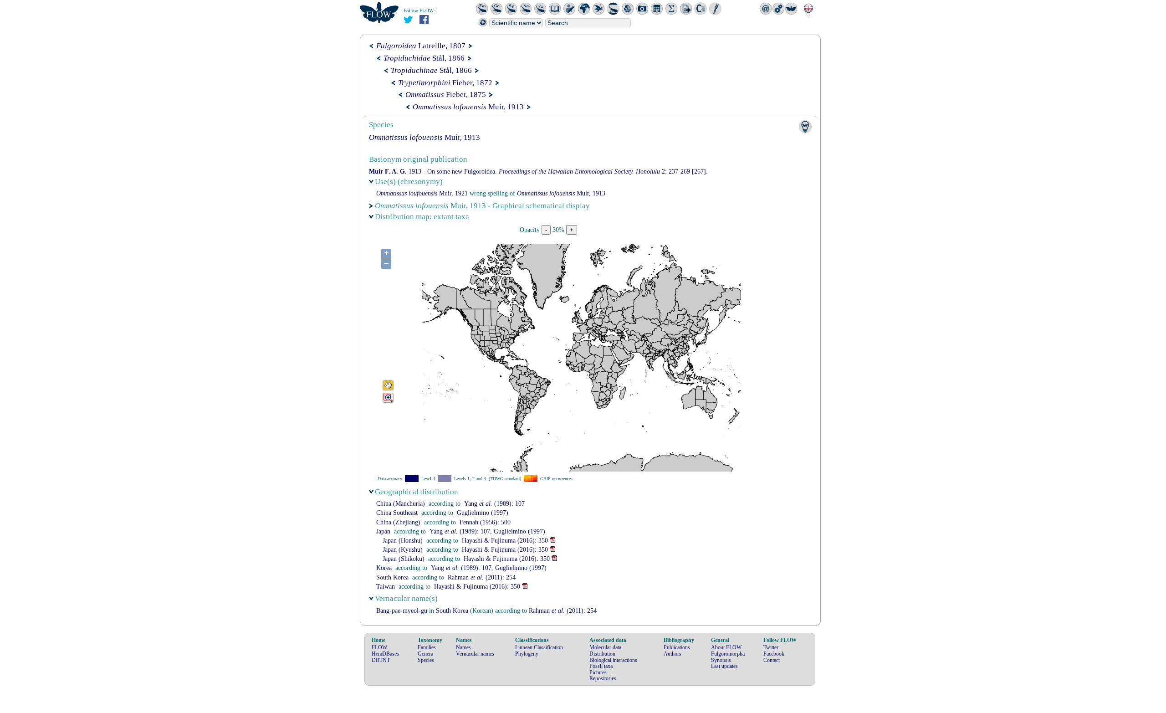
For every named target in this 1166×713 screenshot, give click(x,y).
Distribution (602, 654)
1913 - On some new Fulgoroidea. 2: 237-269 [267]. (538, 171)
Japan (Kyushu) (403, 549)
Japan (383, 531)
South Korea (392, 577)
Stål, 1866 (424, 58)
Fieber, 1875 (445, 94)
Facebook (773, 654)
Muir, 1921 (422, 193)
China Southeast (397, 512)
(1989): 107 (494, 503)
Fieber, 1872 (445, 82)
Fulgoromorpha (728, 654)
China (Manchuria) (400, 503)
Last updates (724, 666)
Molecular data (605, 647)
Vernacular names (475, 654)
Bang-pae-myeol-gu (401, 610)
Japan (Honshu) (403, 540)
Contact (771, 660)
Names (463, 647)
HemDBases (385, 654)
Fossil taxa (601, 666)
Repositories (602, 678)
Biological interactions (613, 660)
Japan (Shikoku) (403, 558)
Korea (384, 567)
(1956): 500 (485, 522)
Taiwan (385, 586)
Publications (677, 647)
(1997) (482, 512)
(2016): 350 (505, 540)
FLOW (379, 647)
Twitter (770, 647)
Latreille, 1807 (420, 45)
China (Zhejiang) (398, 522)
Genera (425, 654)
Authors (672, 654)
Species (426, 660)
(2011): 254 (482, 577)
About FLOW (726, 647)
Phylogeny (526, 654)
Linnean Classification (539, 647)
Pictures (598, 672)
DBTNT (381, 660)
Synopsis (721, 660)
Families (427, 647)
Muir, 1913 (468, 107)
